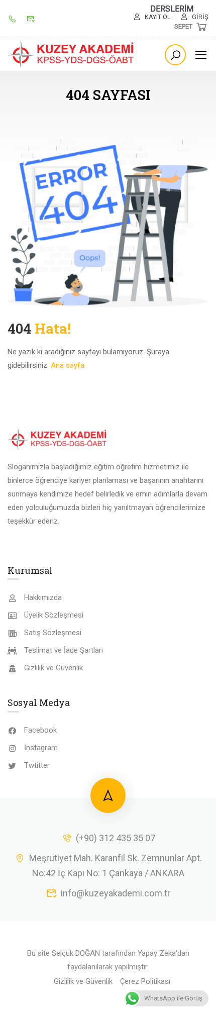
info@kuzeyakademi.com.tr (115, 893)
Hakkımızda (43, 597)
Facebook (40, 730)
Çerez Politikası (145, 981)
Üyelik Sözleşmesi (53, 615)
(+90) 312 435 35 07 (115, 838)
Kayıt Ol (158, 17)
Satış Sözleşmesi (52, 632)
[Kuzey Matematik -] (72, 54)
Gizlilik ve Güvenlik (53, 667)
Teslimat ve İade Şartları (63, 650)
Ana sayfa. (68, 365)
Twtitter (37, 765)
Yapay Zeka (157, 953)
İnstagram (41, 747)
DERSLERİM (171, 9)
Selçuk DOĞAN (76, 953)
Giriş (200, 17)
